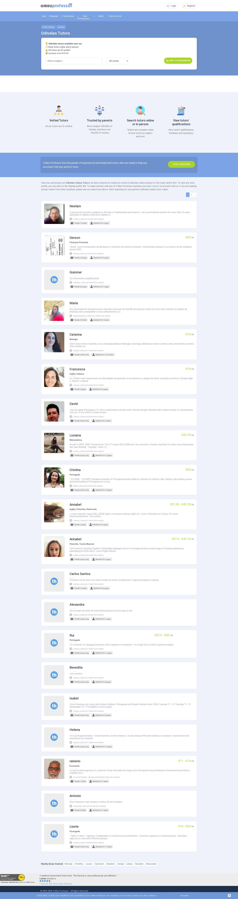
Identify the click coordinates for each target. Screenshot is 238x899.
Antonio (75, 796)
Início (44, 16)
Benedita (76, 667)
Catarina (76, 334)
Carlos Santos (80, 574)
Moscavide (151, 864)
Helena (75, 730)
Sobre (101, 16)
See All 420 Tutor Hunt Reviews (56, 884)
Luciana (75, 435)
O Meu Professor (48, 27)
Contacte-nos (115, 16)
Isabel (74, 698)
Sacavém (139, 864)
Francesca (77, 369)
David (74, 404)
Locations (61, 27)
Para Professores (83, 17)
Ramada (68, 864)
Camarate (99, 864)
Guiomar (76, 272)
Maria (74, 303)
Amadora (110, 864)
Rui (72, 635)
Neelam (75, 206)
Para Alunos (68, 16)
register (156, 186)
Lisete (74, 826)
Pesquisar (53, 16)
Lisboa (129, 864)
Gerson (75, 238)
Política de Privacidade (168, 895)
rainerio (75, 761)
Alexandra (77, 604)
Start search (181, 164)
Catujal (120, 864)
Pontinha (79, 864)
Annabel (75, 505)
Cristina (75, 470)
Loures (89, 864)
